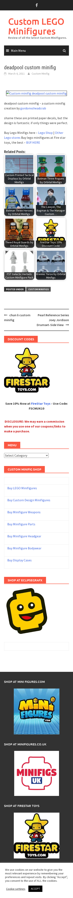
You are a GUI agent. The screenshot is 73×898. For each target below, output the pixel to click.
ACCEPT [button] (35, 888)
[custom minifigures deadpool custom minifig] (36, 93)
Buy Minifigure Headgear (24, 536)
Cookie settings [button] (15, 889)
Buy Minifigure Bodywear (24, 548)
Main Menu (18, 50)
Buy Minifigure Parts (21, 524)
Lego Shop (45, 133)
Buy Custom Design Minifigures (28, 500)
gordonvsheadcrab (33, 108)
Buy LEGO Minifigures (22, 488)
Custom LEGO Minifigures (36, 26)
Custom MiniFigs (38, 289)
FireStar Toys (40, 403)
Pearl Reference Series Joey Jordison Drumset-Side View (53, 320)
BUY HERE (33, 142)
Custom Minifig (40, 73)
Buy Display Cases (19, 560)
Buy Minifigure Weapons (24, 512)
